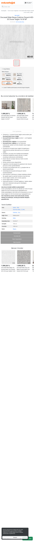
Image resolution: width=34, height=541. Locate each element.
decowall (17, 15)
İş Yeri (23, 209)
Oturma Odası (16, 209)
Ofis (18, 207)
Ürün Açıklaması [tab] (17, 131)
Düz (19, 212)
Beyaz (14, 229)
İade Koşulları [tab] (17, 242)
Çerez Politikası (19, 532)
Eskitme (15, 212)
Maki (14, 218)
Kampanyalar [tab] (16, 233)
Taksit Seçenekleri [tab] (17, 239)
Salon (14, 207)
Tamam (15, 537)
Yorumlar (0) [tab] (17, 236)
